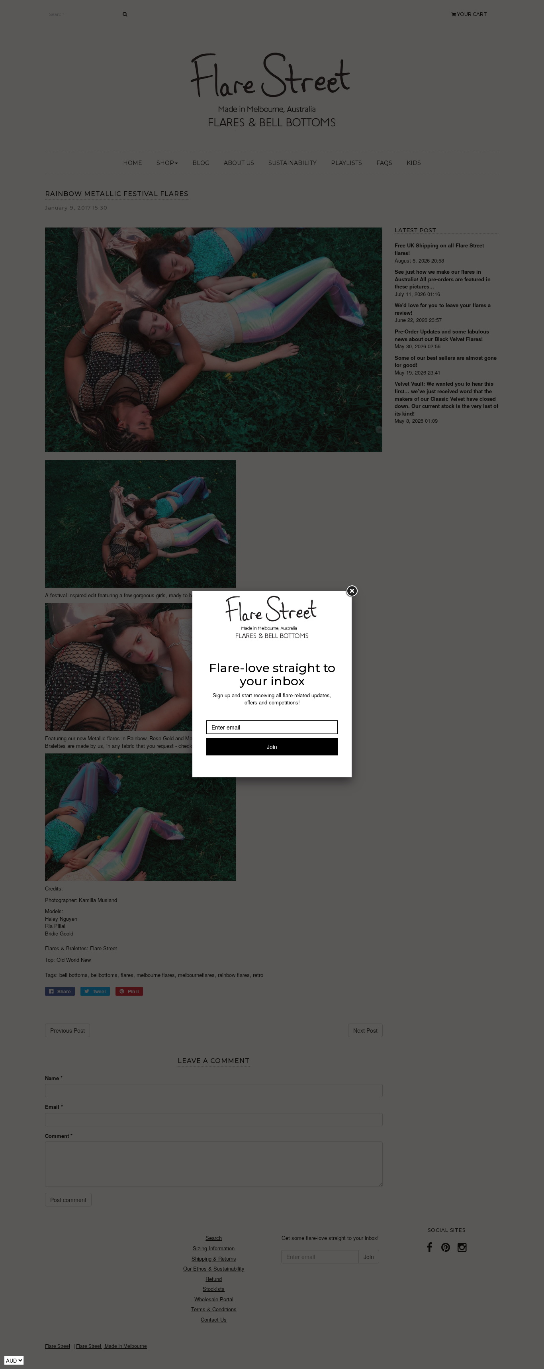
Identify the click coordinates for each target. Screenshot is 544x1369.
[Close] (351, 591)
